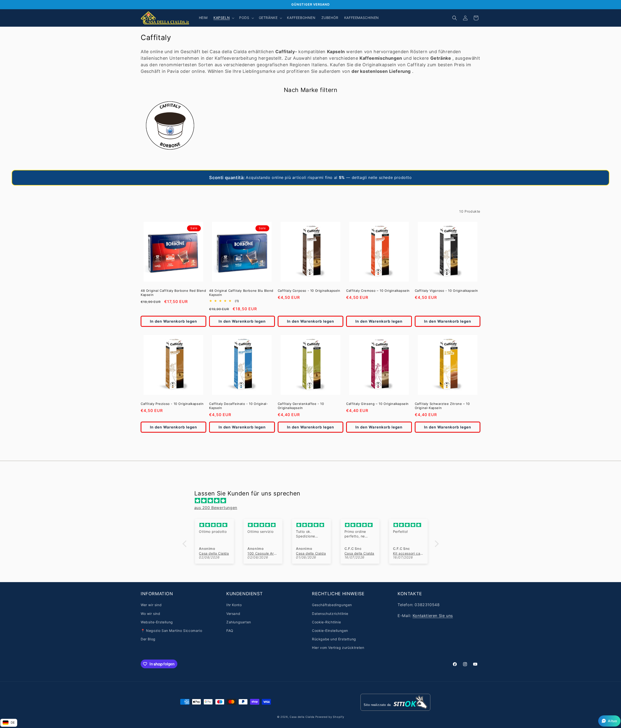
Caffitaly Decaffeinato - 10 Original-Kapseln (238, 406)
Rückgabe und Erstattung (334, 639)
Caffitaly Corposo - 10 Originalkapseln (309, 291)
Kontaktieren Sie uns (433, 615)
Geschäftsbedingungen (332, 605)
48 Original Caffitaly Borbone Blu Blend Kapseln (241, 293)
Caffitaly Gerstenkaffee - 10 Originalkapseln (301, 406)
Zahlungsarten (238, 622)
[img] (313, 500)
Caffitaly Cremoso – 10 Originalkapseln (378, 291)
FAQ (229, 630)
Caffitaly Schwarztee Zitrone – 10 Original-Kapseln (442, 406)
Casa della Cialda (302, 717)
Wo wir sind (150, 613)
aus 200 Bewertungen (215, 507)
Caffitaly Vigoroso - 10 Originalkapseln (446, 291)
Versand (233, 613)
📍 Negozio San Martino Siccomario (171, 630)
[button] (223, 18)
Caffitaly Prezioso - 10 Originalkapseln (172, 404)
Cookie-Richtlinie (326, 622)
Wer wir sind (151, 605)
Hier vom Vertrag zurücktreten (338, 647)
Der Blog (148, 639)
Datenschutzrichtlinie (330, 613)
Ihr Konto (234, 605)
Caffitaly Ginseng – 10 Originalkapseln (377, 404)
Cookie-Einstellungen (330, 630)
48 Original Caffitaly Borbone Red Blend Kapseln (173, 293)
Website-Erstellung (157, 622)
